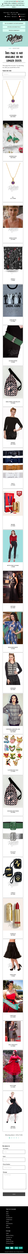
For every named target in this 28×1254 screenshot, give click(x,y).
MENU (2, 5)
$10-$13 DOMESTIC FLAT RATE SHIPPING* (14, 23)
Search (14, 16)
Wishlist (8, 16)
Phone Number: (6, 1164)
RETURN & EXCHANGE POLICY (14, 26)
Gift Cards (13, 14)
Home (10, 48)
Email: (4, 1156)
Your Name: (5, 1148)
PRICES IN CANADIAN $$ (14, 30)
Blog (8, 14)
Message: (5, 1172)
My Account (22, 14)
